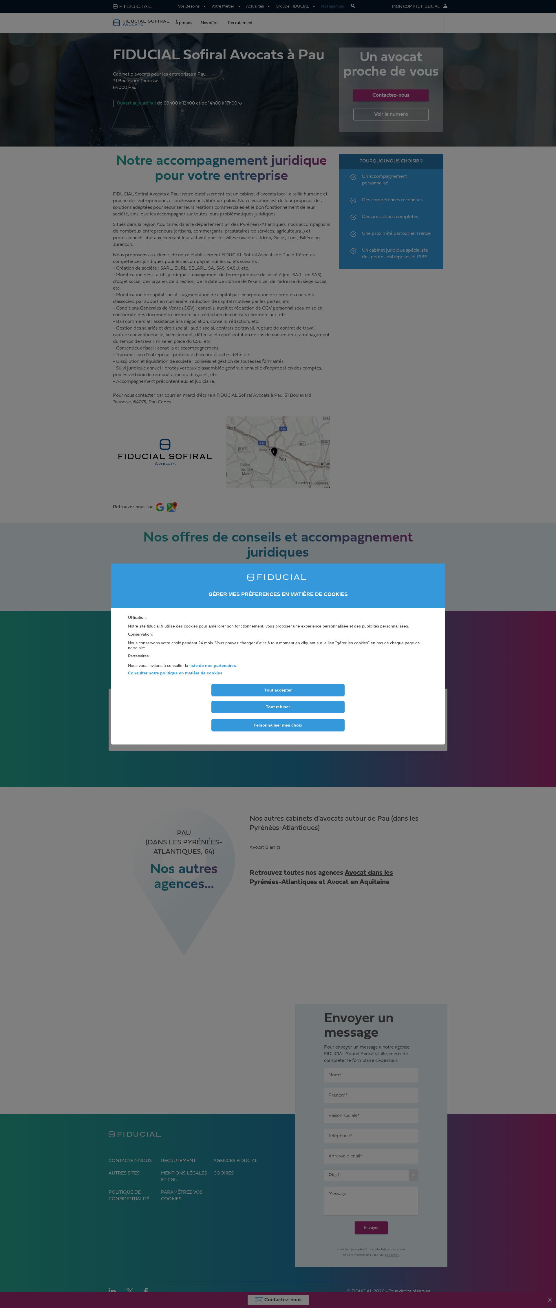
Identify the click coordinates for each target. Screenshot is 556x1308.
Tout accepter (278, 690)
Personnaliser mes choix (278, 725)
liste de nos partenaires (212, 665)
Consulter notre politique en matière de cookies (175, 673)
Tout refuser (278, 707)
